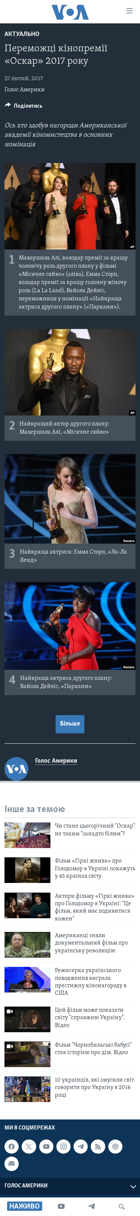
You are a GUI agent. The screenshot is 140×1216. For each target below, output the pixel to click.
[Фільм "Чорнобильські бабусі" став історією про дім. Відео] (27, 1054)
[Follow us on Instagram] (63, 1147)
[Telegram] (91, 1206)
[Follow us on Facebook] (11, 1147)
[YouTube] (61, 1206)
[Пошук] (122, 1206)
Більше (70, 724)
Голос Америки (24, 90)
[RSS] (98, 1147)
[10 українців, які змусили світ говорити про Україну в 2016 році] (27, 1089)
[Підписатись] (11, 1164)
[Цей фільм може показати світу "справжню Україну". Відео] (27, 1019)
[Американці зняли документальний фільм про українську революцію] (27, 945)
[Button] (24, 108)
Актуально (22, 34)
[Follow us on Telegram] (81, 1147)
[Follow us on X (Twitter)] (29, 1147)
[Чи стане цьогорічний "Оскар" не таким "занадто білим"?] (27, 835)
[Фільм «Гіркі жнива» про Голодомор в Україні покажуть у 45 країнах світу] (27, 870)
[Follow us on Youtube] (46, 1147)
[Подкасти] (115, 1147)
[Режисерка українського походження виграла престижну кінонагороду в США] (27, 979)
